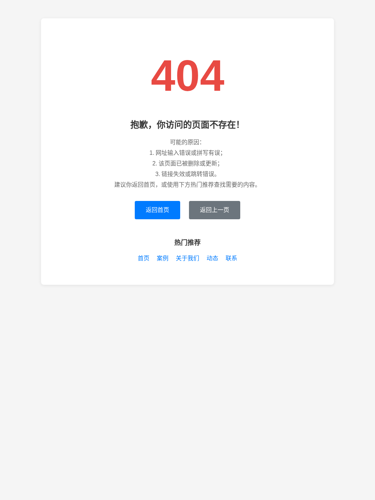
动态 (212, 258)
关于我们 (187, 258)
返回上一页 (214, 210)
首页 (143, 258)
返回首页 (157, 210)
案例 (162, 258)
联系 (231, 258)
